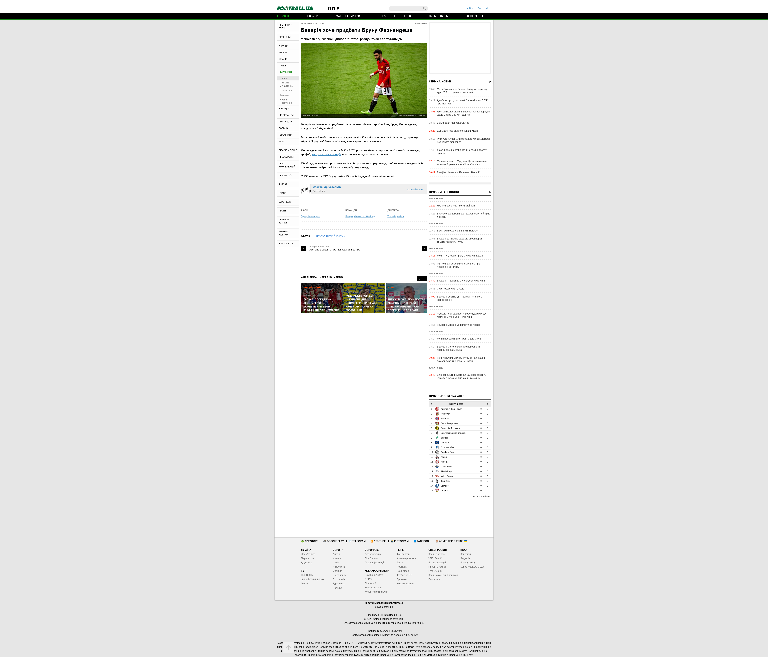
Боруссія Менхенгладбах (453, 433)
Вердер (444, 438)
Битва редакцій (437, 562)
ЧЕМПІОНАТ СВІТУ (285, 27)
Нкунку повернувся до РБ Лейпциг (456, 205)
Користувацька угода (472, 566)
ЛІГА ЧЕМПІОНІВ (288, 150)
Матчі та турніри (348, 16)
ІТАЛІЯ (282, 66)
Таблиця (284, 95)
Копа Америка (373, 587)
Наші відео (403, 571)
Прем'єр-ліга (308, 554)
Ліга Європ (371, 558)
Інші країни (307, 575)
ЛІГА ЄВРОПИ (286, 157)
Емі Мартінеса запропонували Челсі (457, 130)
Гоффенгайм (447, 447)
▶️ (378, 541)
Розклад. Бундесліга (286, 84)
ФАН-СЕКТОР (286, 243)
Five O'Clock (435, 571)
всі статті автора (415, 189)
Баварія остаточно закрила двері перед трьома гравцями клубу (459, 240)
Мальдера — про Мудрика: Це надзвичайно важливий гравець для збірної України (462, 163)
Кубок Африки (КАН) (376, 591)
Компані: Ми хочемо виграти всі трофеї (459, 324)
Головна (283, 16)
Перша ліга (307, 558)
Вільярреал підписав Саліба (453, 122)
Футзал (305, 583)
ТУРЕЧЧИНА (285, 135)
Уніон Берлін (447, 476)
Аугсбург (445, 414)
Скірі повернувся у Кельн (451, 288)
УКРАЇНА (283, 46)
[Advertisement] (460, 48)
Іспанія (337, 558)
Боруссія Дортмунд (450, 428)
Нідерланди (339, 575)
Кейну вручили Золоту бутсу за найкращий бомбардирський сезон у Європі (461, 360)
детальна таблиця (482, 496)
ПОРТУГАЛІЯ (286, 122)
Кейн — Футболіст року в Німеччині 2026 (460, 255)
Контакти (465, 554)
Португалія (339, 579)
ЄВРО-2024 (285, 202)
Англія (336, 554)
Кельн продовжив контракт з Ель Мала (459, 338)
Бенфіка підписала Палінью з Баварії (458, 172)
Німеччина (339, 566)
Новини (312, 16)
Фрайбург (445, 481)
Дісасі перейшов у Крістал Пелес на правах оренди (462, 152)
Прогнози (402, 579)
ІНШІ (281, 141)
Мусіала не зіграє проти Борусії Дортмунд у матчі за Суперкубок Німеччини (461, 315)
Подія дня (434, 579)
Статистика (286, 90)
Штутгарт (445, 490)
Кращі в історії (436, 554)
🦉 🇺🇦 (451, 541)
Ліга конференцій (375, 562)
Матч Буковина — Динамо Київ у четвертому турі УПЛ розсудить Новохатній (462, 91)
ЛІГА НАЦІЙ (285, 175)
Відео (382, 16)
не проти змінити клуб (326, 154)
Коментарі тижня (406, 558)
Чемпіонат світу (374, 575)
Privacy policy (467, 562)
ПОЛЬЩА (284, 128)
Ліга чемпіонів (373, 554)
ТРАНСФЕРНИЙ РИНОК (330, 235)
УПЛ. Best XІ (435, 558)
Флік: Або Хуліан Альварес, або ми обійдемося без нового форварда (463, 140)
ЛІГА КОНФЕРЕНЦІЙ (287, 165)
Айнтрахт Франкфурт (451, 409)
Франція (337, 571)
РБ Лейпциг (446, 471)
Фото (407, 16)
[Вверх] (288, 647)
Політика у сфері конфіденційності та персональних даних (384, 635)
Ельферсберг (447, 452)
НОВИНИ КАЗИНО (283, 233)
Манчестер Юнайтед (364, 216)
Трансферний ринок (312, 579)
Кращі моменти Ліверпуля (443, 575)
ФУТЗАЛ (283, 184)
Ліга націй (370, 583)
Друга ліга (306, 562)
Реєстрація (483, 8)
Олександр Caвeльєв (327, 187)
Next (424, 248)
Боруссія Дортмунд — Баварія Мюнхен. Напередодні (459, 298)
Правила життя (437, 566)
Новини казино (405, 583)
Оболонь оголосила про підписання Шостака (334, 249)
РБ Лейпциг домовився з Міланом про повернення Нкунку (458, 265)
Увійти (470, 8)
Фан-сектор (403, 554)
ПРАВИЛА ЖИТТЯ (284, 221)
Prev (303, 248)
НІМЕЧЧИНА (285, 72)
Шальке (445, 486)
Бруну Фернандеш (310, 216)
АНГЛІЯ (283, 52)
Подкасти (402, 566)
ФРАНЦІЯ (284, 108)
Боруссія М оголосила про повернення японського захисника (459, 348)
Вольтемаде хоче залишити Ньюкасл (458, 230)
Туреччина (339, 583)
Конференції (474, 16)
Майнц (444, 462)
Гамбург (445, 442)
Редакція (465, 558)
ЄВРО (368, 579)
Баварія (349, 216)
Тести (400, 562)
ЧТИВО (282, 193)
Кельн (444, 457)
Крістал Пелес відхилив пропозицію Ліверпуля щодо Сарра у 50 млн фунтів (463, 113)
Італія (336, 562)
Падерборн (446, 466)
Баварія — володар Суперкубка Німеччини (461, 280)
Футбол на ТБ (438, 16)
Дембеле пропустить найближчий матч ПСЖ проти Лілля (462, 102)
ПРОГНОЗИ (285, 37)
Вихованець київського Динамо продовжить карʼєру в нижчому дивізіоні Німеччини (461, 377)
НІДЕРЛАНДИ (286, 115)
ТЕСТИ (282, 211)
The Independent (395, 216)
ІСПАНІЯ (283, 59)
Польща (337, 587)
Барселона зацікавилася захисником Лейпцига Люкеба (463, 215)
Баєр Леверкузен (449, 423)
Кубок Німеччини (286, 101)
